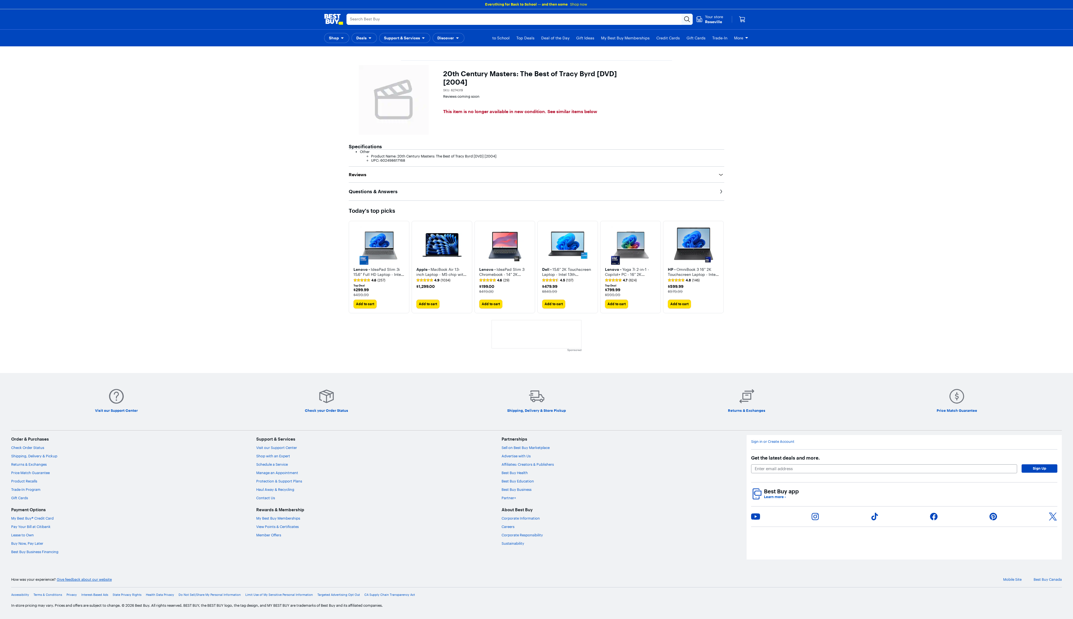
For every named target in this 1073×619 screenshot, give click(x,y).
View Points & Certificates (277, 526)
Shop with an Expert (273, 456)
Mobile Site (1012, 579)
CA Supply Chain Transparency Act (389, 595)
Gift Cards (19, 498)
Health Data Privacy (160, 595)
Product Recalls (24, 481)
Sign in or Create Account (772, 441)
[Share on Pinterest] (993, 516)
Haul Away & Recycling (275, 489)
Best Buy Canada (1048, 579)
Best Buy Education (518, 481)
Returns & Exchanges (29, 464)
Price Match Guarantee (30, 472)
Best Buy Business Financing (34, 551)
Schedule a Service (272, 464)
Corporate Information (521, 518)
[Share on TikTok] (874, 516)
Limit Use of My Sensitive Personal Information (279, 595)
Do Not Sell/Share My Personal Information (210, 595)
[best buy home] (333, 19)
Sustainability (513, 543)
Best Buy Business (516, 489)
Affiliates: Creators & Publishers (528, 464)
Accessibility (20, 595)
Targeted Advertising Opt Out (338, 595)
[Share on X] (1052, 516)
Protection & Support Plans (279, 481)
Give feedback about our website (84, 579)
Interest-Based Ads (94, 595)
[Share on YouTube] (755, 516)
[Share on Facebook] (933, 516)
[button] (336, 38)
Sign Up (1039, 468)
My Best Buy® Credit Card (32, 518)
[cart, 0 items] (742, 19)
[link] (369, 280)
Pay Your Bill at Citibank (31, 526)
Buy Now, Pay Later (27, 543)
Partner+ (509, 498)
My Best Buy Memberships (278, 518)
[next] (720, 267)
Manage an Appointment (277, 472)
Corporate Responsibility (522, 535)
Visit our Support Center (276, 447)
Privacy (72, 595)
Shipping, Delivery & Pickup (34, 456)
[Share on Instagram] (815, 516)
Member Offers (268, 535)
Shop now (578, 4)
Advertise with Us (516, 456)
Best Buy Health (515, 472)
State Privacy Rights (127, 595)
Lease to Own (22, 535)
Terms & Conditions (48, 595)
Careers (508, 526)
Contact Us (265, 498)
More (738, 37)
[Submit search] (687, 19)
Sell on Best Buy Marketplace (526, 447)
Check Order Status (27, 447)
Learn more (775, 497)
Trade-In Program (26, 489)
